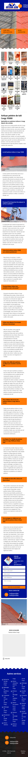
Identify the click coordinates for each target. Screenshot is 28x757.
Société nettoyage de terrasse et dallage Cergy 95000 (24, 718)
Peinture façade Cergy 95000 (24, 706)
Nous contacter (21, 31)
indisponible (14, 594)
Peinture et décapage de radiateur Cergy (15, 696)
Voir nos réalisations (7, 31)
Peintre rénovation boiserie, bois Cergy (15, 685)
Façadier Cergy (24, 692)
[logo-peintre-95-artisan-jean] (11, 6)
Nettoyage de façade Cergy (24, 686)
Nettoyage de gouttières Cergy (6, 690)
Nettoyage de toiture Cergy (6, 709)
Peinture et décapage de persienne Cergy (15, 717)
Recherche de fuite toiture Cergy (6, 682)
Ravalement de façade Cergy (6, 717)
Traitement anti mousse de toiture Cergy (6, 700)
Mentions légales (23, 752)
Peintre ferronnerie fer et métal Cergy (15, 706)
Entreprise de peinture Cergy (24, 698)
